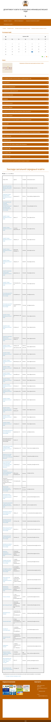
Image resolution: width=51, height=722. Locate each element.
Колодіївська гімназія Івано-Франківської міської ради (7, 570)
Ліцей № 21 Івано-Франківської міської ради (7, 391)
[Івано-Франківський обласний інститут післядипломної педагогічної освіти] (19, 686)
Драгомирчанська (6, 612)
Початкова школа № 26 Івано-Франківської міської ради (7, 432)
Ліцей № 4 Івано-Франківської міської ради (7, 250)
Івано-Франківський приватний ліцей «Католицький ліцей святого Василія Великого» (7, 464)
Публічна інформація (18, 20)
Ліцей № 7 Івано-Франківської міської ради (7, 284)
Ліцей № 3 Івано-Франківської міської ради (7, 240)
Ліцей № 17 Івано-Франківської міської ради (7, 368)
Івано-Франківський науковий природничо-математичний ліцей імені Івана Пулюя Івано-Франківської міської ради (7, 206)
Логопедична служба (8, 24)
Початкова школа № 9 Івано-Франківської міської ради (7, 305)
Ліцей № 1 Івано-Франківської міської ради (7, 217)
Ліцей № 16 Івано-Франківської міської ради (7, 361)
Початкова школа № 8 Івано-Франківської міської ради (7, 294)
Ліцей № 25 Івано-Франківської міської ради (7, 424)
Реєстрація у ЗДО (6, 148)
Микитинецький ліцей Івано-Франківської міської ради (7, 529)
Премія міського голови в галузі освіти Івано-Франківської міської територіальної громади (21, 132)
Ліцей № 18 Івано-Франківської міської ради (7, 374)
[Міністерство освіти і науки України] (6, 689)
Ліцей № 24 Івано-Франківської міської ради (7, 417)
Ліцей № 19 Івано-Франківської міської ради (7, 380)
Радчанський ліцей (7, 621)
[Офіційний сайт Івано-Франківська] (6, 686)
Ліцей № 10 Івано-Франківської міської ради (7, 316)
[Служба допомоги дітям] (26, 689)
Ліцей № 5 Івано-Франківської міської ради (7, 262)
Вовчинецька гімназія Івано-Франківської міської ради (7, 513)
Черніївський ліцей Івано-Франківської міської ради (7, 562)
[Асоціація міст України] (6, 693)
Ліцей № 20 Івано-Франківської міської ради (7, 386)
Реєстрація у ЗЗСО (7, 152)
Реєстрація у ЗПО (6, 156)
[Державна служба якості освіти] (12, 693)
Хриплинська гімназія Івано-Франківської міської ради (7, 545)
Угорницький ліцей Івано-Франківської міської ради (7, 537)
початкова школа (6, 630)
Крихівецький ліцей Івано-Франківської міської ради (7, 521)
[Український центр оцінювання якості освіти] (26, 686)
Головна (4, 28)
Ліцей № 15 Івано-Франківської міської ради (7, 354)
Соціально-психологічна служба (32, 20)
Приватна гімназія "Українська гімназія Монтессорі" (7, 653)
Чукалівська (5, 628)
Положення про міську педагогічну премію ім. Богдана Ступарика (16, 160)
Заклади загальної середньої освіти (22, 28)
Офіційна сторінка (7, 20)
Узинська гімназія (6, 596)
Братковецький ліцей (7, 605)
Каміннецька (5, 645)
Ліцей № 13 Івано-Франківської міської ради (7, 347)
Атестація (5, 128)
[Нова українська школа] (19, 689)
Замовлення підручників (8, 95)
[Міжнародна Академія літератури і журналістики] (19, 693)
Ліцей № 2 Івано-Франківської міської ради (7, 229)
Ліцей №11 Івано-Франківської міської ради (7, 327)
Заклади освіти (10, 28)
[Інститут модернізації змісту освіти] (12, 689)
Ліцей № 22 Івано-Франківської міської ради (7, 400)
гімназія (4, 614)
